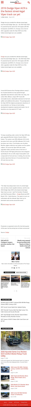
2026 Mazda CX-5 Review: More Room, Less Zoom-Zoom (20, 385)
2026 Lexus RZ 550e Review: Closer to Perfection (19, 393)
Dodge (2, 56)
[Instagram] (12, 268)
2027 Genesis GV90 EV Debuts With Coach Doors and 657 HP (14, 320)
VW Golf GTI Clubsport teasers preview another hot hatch (7, 243)
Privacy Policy (24, 402)
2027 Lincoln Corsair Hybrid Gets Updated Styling (15, 284)
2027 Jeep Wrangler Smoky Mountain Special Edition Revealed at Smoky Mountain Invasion (14, 315)
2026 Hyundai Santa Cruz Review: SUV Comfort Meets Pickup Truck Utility (14, 354)
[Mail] (17, 268)
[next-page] (16, 291)
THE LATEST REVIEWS (7, 328)
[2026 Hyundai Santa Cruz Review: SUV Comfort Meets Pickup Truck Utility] (15, 340)
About (5, 402)
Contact (10, 402)
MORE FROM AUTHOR (21, 272)
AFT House (16, 402)
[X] (19, 268)
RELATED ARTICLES (9, 272)
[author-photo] (15, 256)
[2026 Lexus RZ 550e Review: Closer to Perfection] (5, 395)
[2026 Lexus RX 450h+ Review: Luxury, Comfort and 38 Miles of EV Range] (5, 369)
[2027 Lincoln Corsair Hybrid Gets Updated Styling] (15, 278)
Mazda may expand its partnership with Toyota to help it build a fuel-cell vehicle (23, 244)
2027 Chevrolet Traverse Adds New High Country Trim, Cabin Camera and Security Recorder (25, 285)
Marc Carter (5, 17)
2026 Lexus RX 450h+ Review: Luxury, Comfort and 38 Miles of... (19, 368)
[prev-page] (14, 291)
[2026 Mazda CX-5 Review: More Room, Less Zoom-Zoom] (5, 387)
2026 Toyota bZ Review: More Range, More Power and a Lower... (19, 377)
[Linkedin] (14, 268)
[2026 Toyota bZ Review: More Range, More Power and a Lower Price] (5, 378)
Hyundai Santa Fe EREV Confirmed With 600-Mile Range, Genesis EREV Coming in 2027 (5, 285)
